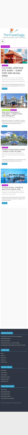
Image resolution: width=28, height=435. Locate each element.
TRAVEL (23, 81)
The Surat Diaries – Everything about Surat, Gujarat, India (12, 188)
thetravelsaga (12, 78)
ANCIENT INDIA (20, 78)
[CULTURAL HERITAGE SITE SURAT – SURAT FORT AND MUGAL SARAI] (14, 49)
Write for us (3, 357)
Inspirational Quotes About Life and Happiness (11, 336)
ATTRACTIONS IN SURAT (13, 79)
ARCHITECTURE (5, 79)
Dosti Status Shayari (5, 394)
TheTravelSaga (14, 35)
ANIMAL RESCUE (20, 190)
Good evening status (5, 340)
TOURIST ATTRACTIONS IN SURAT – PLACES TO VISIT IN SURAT (13, 150)
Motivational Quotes (5, 377)
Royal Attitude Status (5, 391)
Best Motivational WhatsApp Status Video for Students (13, 345)
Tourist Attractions (6, 110)
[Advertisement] (14, 14)
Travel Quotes (4, 374)
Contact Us (3, 360)
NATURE (9, 155)
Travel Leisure (4, 372)
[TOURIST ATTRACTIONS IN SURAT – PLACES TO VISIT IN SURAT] (14, 131)
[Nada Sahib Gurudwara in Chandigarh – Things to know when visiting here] (14, 94)
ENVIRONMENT (14, 192)
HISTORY (3, 81)
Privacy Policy (4, 362)
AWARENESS (4, 192)
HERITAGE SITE (21, 79)
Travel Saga (3, 370)
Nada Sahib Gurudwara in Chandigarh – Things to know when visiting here (12, 114)
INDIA (7, 81)
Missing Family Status (6, 396)
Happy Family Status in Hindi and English (10, 343)
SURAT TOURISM (21, 155)
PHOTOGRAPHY (11, 81)
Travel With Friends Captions (7, 398)
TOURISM (20, 81)
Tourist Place (5, 65)
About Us (3, 355)
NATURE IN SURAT (5, 194)
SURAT (16, 81)
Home (2, 353)
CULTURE (9, 192)
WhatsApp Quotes (5, 379)
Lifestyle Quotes (4, 381)
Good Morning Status (5, 338)
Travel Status (4, 389)
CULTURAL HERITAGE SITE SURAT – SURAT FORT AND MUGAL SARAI (12, 71)
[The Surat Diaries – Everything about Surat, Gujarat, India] (14, 169)
